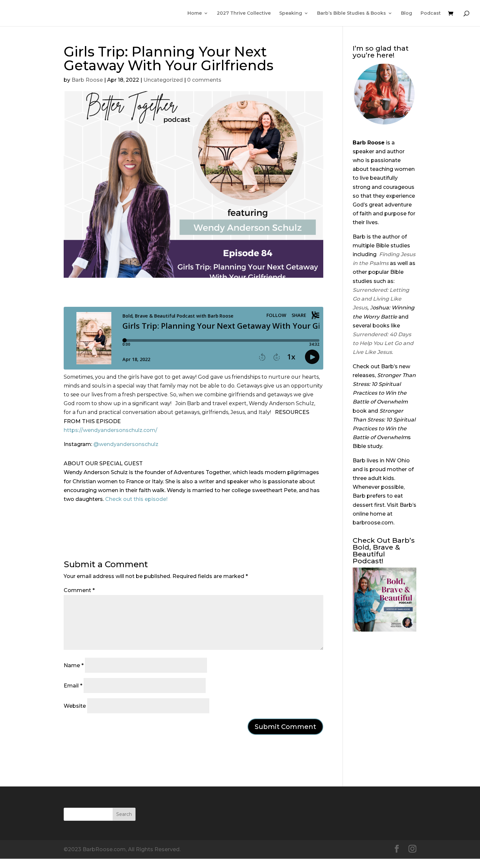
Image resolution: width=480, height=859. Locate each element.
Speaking (290, 13)
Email (73, 686)
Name (74, 665)
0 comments (204, 80)
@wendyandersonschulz (125, 444)
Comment (79, 590)
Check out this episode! (136, 499)
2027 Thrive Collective (244, 13)
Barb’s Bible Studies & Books (351, 13)
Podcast (431, 13)
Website (75, 706)
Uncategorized (163, 80)
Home (194, 13)
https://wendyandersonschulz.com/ (110, 430)
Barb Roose (87, 80)
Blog (406, 13)
